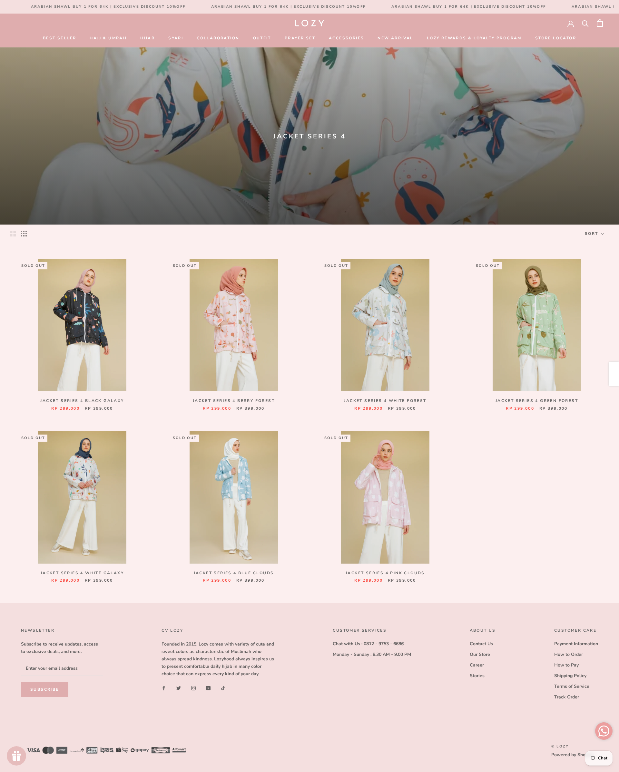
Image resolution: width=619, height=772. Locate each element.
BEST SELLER (59, 38)
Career (477, 665)
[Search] (585, 23)
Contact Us (481, 644)
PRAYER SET (300, 38)
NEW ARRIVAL (395, 38)
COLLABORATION (218, 38)
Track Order (566, 697)
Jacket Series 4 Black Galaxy (82, 400)
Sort (592, 233)
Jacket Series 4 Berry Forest (234, 400)
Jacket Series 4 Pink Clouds (385, 573)
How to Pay (566, 665)
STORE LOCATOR (555, 38)
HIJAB (147, 38)
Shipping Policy (570, 676)
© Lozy (560, 746)
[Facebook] (164, 687)
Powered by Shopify (572, 755)
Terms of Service (571, 686)
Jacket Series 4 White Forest (385, 400)
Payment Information (576, 644)
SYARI (175, 38)
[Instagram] (193, 687)
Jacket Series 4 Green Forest (537, 400)
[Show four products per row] (24, 233)
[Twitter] (178, 687)
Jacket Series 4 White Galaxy (82, 573)
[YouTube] (208, 687)
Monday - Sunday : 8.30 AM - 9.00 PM (372, 654)
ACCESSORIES (346, 38)
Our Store (480, 654)
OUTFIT (262, 38)
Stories (477, 676)
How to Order (568, 654)
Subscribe (44, 689)
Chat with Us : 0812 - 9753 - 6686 (368, 644)
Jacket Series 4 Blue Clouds (234, 573)
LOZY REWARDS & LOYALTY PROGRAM (474, 38)
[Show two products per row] (13, 233)
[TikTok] (223, 687)
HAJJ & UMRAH (108, 38)
